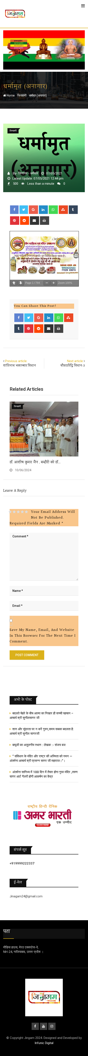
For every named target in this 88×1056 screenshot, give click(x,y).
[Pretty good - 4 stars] (22, 511)
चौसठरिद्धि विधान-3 (72, 365)
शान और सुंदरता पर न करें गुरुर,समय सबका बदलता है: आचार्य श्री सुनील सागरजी (42, 731)
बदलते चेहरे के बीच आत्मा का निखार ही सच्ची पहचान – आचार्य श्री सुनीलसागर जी (41, 715)
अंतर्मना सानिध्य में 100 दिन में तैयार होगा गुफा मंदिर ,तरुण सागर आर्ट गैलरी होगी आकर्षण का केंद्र (44, 774)
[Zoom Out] (47, 283)
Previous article (16, 361)
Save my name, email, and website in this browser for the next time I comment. (43, 635)
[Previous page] (14, 283)
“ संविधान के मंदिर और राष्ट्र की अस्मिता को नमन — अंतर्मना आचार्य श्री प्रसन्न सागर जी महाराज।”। (41, 758)
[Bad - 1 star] (10, 511)
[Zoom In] (53, 283)
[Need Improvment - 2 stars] (14, 511)
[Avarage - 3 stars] (18, 511)
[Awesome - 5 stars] (26, 511)
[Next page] (21, 283)
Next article (75, 361)
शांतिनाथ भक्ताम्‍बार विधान (19, 365)
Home (10, 95)
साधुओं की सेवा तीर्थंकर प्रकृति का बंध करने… (40, 462)
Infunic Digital (44, 1043)
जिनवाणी (21, 95)
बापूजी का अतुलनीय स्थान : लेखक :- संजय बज (39, 745)
